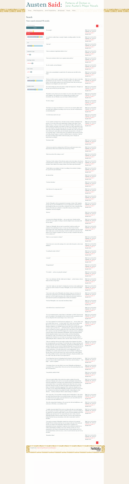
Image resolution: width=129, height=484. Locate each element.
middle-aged (30, 80)
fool (28, 54)
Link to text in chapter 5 (89, 103)
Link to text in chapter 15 (90, 253)
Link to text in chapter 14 (90, 229)
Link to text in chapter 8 (89, 142)
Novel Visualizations (50, 10)
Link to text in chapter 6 (89, 117)
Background (61, 10)
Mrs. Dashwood (30, 89)
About (73, 10)
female (28, 45)
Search (68, 10)
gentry (28, 72)
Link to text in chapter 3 (89, 32)
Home (29, 10)
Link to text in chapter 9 (89, 184)
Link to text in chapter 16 (90, 437)
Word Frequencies (38, 10)
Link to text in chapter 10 (90, 215)
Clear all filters (30, 31)
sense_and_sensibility (31, 36)
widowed (29, 63)
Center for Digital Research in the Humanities (46, 447)
